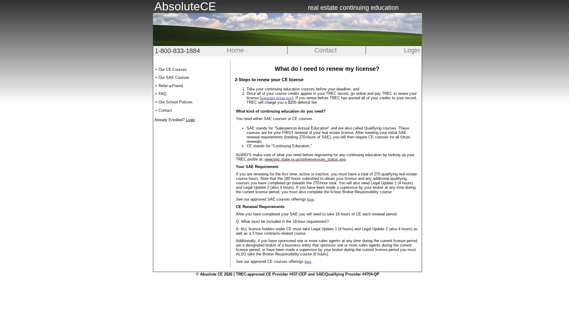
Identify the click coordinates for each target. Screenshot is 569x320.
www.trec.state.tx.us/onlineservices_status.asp (305, 159)
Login (412, 50)
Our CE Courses (173, 69)
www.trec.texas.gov (276, 98)
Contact (325, 50)
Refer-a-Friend (171, 86)
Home (235, 50)
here (310, 199)
